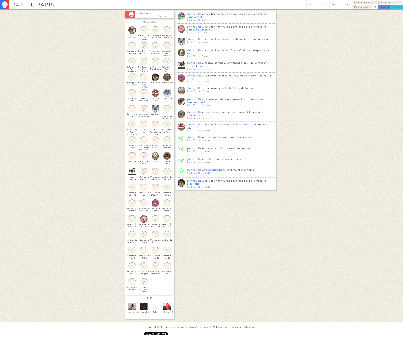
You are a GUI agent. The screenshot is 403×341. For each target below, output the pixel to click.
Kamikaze (236, 39)
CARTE (312, 4)
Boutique (250, 327)
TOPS (335, 4)
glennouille (143, 12)
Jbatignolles (214, 137)
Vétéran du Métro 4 (246, 75)
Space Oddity (239, 50)
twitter (397, 7)
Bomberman (194, 114)
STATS (323, 4)
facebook (384, 7)
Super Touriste (197, 66)
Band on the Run (198, 102)
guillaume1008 (215, 169)
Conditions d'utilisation (229, 327)
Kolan (209, 159)
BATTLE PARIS (32, 5)
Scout (236, 88)
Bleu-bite (193, 183)
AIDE (346, 4)
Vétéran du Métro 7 (200, 29)
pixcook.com (195, 327)
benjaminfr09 (215, 148)
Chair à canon (239, 124)
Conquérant (194, 16)
